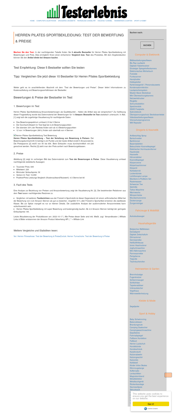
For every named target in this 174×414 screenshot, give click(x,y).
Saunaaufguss (136, 387)
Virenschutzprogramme (140, 120)
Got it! (151, 404)
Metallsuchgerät (137, 381)
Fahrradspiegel (136, 335)
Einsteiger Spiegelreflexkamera (143, 68)
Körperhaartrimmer (138, 165)
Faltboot (133, 341)
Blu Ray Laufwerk (137, 63)
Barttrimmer (135, 141)
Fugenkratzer (135, 277)
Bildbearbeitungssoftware (141, 60)
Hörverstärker (136, 157)
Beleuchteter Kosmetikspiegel (142, 146)
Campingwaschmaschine (140, 330)
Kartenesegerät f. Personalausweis (145, 84)
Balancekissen (136, 322)
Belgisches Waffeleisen (139, 229)
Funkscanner (135, 76)
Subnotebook (135, 111)
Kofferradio (134, 370)
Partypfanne (135, 256)
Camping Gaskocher (138, 327)
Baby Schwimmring (138, 319)
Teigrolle (133, 258)
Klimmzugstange (137, 368)
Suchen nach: (136, 32)
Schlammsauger (137, 279)
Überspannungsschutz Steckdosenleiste (147, 114)
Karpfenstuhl (135, 351)
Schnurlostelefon (137, 103)
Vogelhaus (134, 290)
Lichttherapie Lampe (138, 176)
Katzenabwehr (136, 354)
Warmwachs (135, 192)
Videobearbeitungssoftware (141, 117)
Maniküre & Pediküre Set (140, 178)
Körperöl (133, 168)
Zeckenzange (136, 200)
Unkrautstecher (136, 288)
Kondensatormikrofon (139, 87)
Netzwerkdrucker (137, 98)
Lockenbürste (136, 173)
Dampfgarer (135, 231)
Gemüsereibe (136, 239)
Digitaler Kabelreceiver (139, 65)
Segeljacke (134, 306)
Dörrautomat (135, 237)
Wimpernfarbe (136, 195)
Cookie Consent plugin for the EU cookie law (151, 408)
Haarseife (134, 154)
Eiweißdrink (135, 332)
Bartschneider (136, 138)
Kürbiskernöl (135, 170)
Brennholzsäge (136, 274)
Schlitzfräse (135, 282)
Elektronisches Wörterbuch (141, 71)
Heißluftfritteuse (136, 242)
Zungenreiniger (136, 203)
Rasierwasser (136, 181)
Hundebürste (135, 346)
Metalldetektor (136, 378)
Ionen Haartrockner (138, 245)
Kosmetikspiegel (137, 159)
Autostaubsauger (137, 216)
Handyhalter (135, 79)
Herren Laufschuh (137, 343)
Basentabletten (136, 143)
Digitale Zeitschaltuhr (139, 234)
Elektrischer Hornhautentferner (143, 149)
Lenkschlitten (135, 373)
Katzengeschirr (136, 357)
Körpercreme (135, 162)
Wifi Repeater (136, 122)
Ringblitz (133, 101)
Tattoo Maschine (137, 189)
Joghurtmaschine (137, 248)
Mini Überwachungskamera (141, 95)
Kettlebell (134, 362)
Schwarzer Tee (136, 184)
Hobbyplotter (135, 82)
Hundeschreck (136, 349)
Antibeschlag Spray (138, 135)
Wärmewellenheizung (139, 293)
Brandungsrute (136, 324)
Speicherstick (135, 106)
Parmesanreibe (136, 253)
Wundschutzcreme (138, 197)
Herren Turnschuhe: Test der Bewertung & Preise (85, 236)
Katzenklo (134, 360)
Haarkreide (134, 151)
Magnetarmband (137, 376)
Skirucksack (135, 389)
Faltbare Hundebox (138, 338)
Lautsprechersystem (138, 90)
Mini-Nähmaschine (138, 250)
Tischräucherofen (137, 261)
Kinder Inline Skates (138, 365)
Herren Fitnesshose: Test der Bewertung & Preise (37, 236)
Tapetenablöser (136, 285)
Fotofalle (133, 73)
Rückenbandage (137, 384)
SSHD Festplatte (137, 109)
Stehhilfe (133, 187)
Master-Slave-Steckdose (140, 92)
